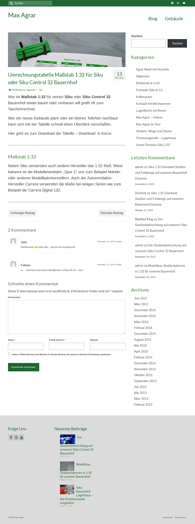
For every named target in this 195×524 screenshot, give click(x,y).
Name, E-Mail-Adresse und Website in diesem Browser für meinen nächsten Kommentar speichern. (61, 354)
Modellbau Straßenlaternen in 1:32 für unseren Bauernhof (76, 470)
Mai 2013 (140, 392)
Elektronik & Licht (148, 83)
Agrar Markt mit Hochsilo (152, 69)
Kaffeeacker (144, 97)
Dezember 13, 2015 (106, 241)
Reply (119, 241)
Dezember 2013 (145, 363)
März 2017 (141, 304)
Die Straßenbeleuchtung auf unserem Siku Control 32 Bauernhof (161, 225)
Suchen (136, 36)
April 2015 (141, 351)
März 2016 (141, 322)
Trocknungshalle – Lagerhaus (156, 138)
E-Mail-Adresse (57, 340)
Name (11, 340)
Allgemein (31, 90)
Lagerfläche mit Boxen (151, 110)
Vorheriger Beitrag (22, 213)
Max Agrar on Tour (148, 124)
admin (139, 167)
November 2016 (145, 316)
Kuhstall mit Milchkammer (153, 103)
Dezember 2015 (145, 333)
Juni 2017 (140, 298)
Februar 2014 (143, 357)
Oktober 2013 (143, 375)
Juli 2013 (140, 387)
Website (94, 340)
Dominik (140, 193)
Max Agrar (22, 15)
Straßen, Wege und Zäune (154, 131)
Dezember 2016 (145, 310)
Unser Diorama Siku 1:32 (153, 145)
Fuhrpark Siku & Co (149, 90)
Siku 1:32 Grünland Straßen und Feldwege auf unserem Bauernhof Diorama (161, 172)
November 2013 (145, 369)
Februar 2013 (143, 404)
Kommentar (14, 297)
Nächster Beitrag (112, 213)
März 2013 (141, 398)
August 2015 (142, 339)
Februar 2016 (143, 327)
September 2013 (145, 381)
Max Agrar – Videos (149, 117)
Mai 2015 (140, 345)
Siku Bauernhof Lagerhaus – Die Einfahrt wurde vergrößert (76, 495)
